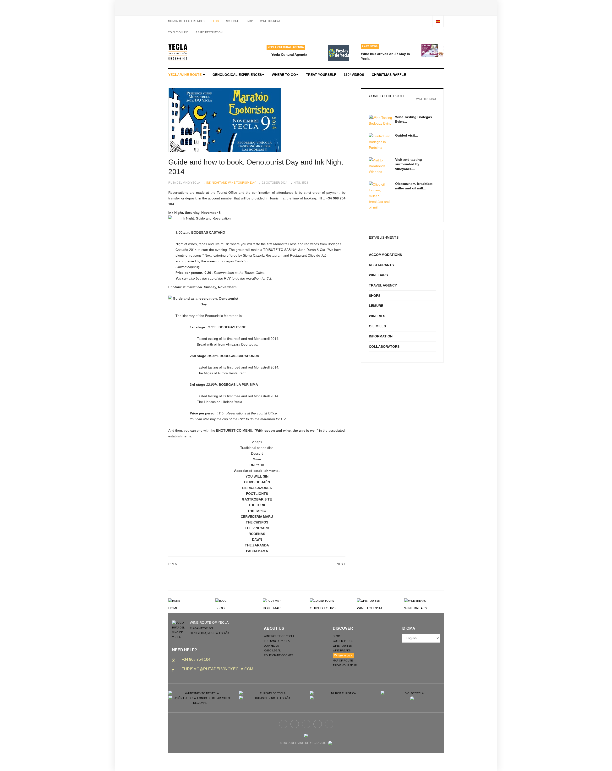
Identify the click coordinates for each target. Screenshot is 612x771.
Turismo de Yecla (277, 640)
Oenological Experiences (237, 75)
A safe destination (209, 32)
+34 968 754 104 (196, 659)
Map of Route (343, 660)
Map (250, 21)
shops (374, 295)
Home (173, 608)
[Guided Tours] (322, 600)
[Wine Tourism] (368, 600)
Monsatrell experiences (186, 21)
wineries (377, 316)
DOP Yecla (271, 645)
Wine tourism (270, 21)
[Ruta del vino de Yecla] (177, 52)
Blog (215, 21)
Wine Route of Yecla (279, 636)
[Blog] (221, 600)
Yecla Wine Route (185, 75)
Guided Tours (322, 608)
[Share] (415, 21)
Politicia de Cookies (278, 655)
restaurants (381, 265)
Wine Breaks (415, 608)
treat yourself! (345, 665)
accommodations (385, 255)
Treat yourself (321, 75)
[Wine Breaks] (415, 600)
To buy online (178, 32)
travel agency (383, 285)
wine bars (378, 275)
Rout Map (271, 608)
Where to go (284, 75)
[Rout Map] (271, 600)
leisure (376, 306)
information (381, 336)
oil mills (377, 326)
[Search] (426, 21)
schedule (233, 21)
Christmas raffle (389, 75)
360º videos (354, 75)
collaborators (384, 346)
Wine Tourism (369, 608)
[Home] (174, 600)
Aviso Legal (272, 650)
